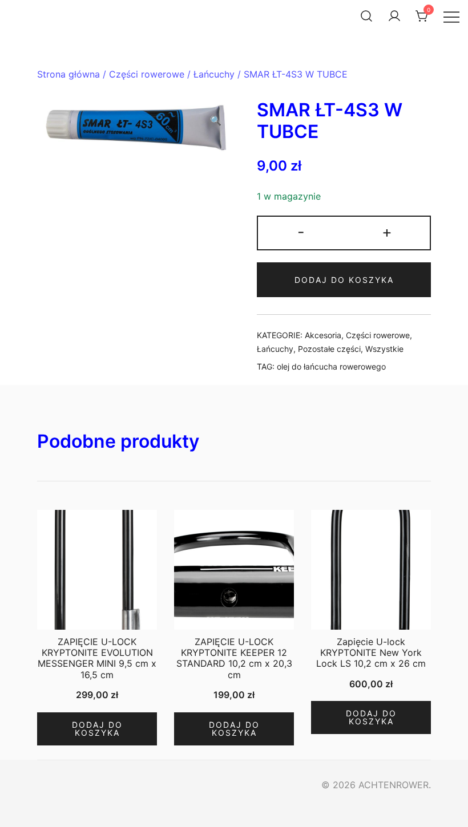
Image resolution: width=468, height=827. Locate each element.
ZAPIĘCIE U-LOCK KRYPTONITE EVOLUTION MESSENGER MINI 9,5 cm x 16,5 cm (97, 658)
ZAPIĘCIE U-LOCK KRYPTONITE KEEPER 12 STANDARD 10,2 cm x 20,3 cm (234, 658)
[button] (215, 120)
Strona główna (68, 74)
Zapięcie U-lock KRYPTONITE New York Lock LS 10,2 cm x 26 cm (371, 652)
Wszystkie (384, 349)
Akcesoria (323, 335)
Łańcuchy (214, 74)
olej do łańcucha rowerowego (331, 366)
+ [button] (387, 231)
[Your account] (394, 16)
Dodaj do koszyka (344, 280)
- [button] (301, 231)
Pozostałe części (329, 349)
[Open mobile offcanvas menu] (451, 16)
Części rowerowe (146, 74)
